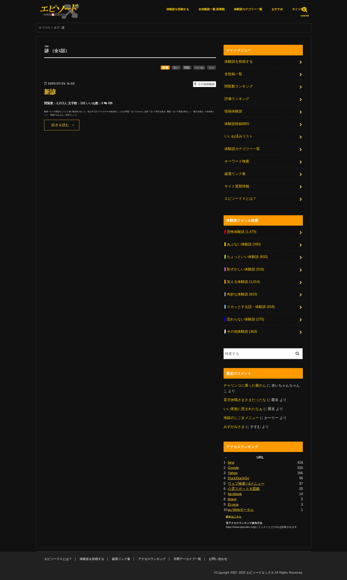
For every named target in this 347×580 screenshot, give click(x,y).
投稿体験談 (233, 111)
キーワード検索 (236, 161)
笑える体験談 (243, 282)
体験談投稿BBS (236, 124)
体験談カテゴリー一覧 (248, 9)
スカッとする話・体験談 (251, 307)
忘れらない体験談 (245, 319)
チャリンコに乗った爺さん (245, 385)
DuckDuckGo (238, 478)
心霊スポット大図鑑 (244, 489)
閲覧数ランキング (238, 86)
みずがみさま (234, 427)
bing (231, 462)
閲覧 (187, 67)
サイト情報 (299, 9)
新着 (165, 67)
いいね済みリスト (238, 136)
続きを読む (60, 125)
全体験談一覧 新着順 (212, 9)
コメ (211, 67)
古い (176, 67)
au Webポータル (241, 510)
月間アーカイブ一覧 (187, 559)
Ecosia (233, 504)
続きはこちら (233, 516)
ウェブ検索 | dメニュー (246, 483)
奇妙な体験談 (242, 294)
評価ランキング (236, 99)
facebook (235, 494)
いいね (199, 67)
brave (232, 499)
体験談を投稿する (177, 9)
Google (233, 468)
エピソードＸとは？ (240, 198)
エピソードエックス (260, 572)
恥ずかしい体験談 (245, 269)
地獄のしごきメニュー (241, 418)
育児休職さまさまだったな (245, 400)
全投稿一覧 (233, 74)
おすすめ (277, 9)
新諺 (50, 92)
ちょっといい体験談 (247, 257)
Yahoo (232, 473)
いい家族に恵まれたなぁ (243, 409)
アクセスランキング (152, 559)
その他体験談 (242, 331)
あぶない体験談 (244, 244)
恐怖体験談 (241, 232)
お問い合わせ (218, 559)
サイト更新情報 (236, 186)
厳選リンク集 (235, 174)
